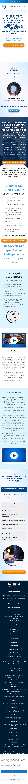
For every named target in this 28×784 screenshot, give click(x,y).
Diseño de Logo (14, 618)
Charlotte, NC (14, 749)
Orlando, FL (14, 673)
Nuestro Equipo (14, 633)
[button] (26, 756)
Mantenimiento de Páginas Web (14, 616)
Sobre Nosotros (14, 629)
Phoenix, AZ (14, 666)
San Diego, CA (14, 659)
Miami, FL (14, 686)
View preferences (14, 779)
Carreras (14, 636)
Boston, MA (14, 742)
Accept (14, 771)
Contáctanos (14, 638)
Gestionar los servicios (14, 768)
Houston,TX (14, 714)
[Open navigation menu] (24, 6)
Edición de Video (15, 614)
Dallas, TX (14, 707)
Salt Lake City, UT (14, 693)
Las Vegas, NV (14, 645)
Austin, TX (14, 721)
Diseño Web (14, 612)
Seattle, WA (14, 700)
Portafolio (15, 631)
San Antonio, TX (14, 728)
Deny (14, 775)
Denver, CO (14, 735)
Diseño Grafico (14, 620)
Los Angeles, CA (14, 652)
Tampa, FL (14, 679)
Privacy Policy (14, 782)
